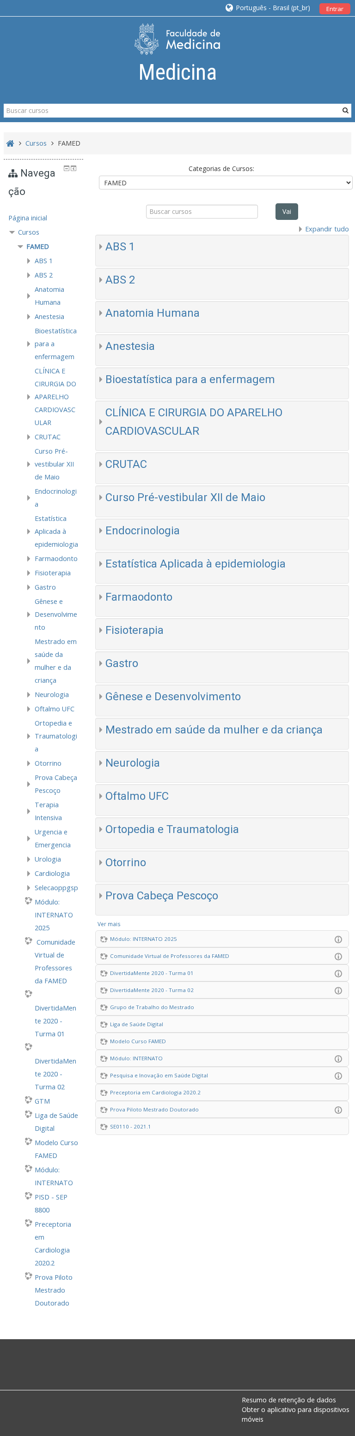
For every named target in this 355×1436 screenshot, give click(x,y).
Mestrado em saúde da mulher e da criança (214, 729)
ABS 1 (120, 246)
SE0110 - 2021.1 (130, 1126)
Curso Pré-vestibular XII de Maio (185, 497)
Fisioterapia (134, 630)
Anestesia (130, 346)
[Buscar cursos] (345, 110)
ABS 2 (120, 279)
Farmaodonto (138, 597)
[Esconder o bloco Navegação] (66, 168)
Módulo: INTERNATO (136, 1058)
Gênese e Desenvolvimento (173, 696)
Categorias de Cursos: (221, 168)
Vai (286, 211)
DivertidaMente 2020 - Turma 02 (152, 990)
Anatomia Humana (152, 313)
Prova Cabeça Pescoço (161, 895)
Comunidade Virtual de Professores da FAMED (169, 955)
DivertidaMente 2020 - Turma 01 (152, 972)
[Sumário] (340, 938)
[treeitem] (43, 218)
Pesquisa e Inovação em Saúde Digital (159, 1075)
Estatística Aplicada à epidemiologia (195, 563)
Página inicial (27, 217)
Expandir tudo (327, 229)
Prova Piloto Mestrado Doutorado (154, 1109)
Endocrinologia (142, 530)
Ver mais (109, 924)
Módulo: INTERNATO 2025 (143, 938)
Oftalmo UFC (137, 796)
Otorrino (125, 862)
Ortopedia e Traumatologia (172, 829)
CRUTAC (126, 464)
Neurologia (132, 762)
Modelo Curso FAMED (138, 1041)
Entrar (334, 9)
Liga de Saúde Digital (136, 1024)
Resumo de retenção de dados (289, 1399)
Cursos (28, 232)
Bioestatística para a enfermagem (190, 379)
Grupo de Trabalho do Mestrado (152, 1007)
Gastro (121, 663)
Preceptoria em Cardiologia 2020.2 (155, 1092)
